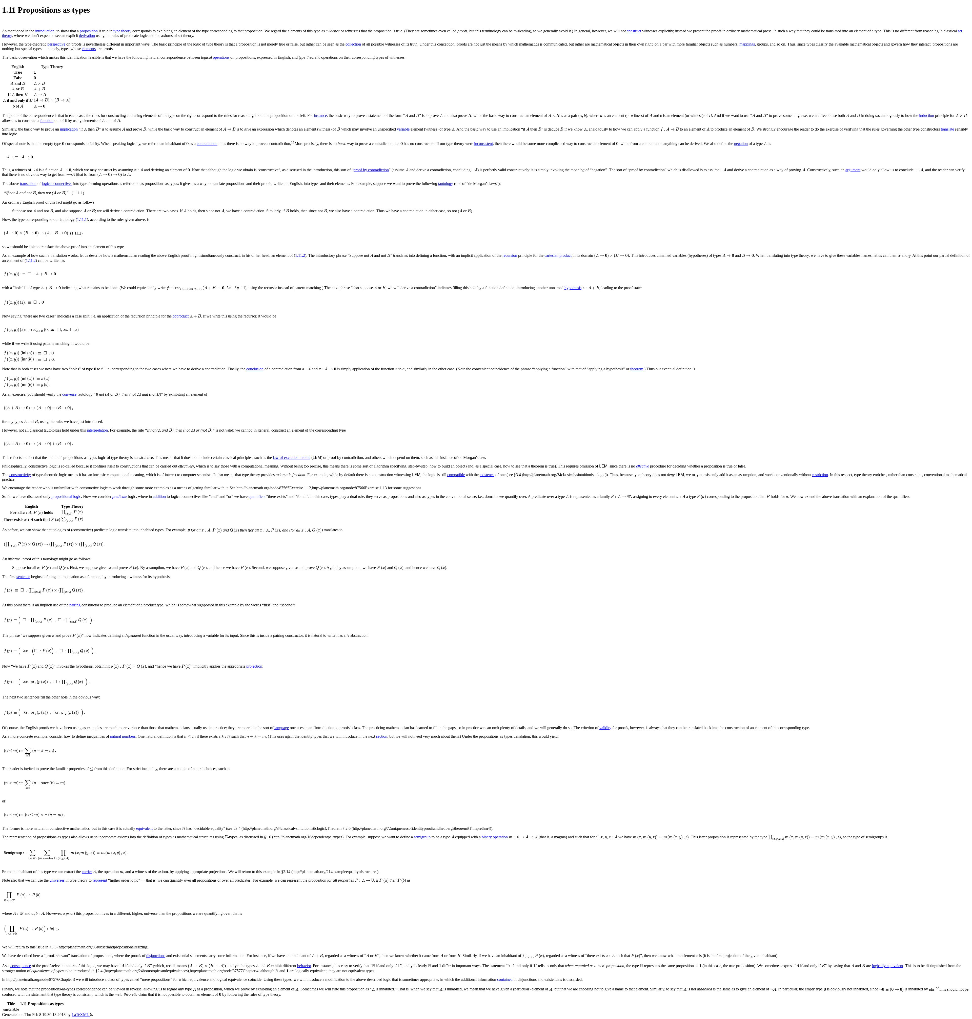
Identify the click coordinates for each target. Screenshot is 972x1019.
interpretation (97, 430)
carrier (87, 871)
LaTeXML (81, 1014)
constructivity (20, 475)
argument (852, 170)
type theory (122, 31)
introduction (44, 31)
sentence (23, 577)
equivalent (144, 828)
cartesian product (558, 255)
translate (947, 129)
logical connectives (57, 183)
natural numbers (123, 736)
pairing (74, 605)
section (381, 736)
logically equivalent (887, 966)
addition (159, 496)
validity (605, 728)
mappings (747, 44)
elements (89, 49)
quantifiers (257, 496)
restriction (820, 475)
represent (100, 880)
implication (69, 129)
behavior (304, 966)
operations (221, 57)
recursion (509, 255)
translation (28, 183)
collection (353, 44)
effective (642, 466)
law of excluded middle (291, 457)
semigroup (422, 837)
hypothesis (572, 288)
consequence (20, 966)
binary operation (495, 837)
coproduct (181, 316)
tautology (445, 183)
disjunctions (155, 955)
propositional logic (66, 496)
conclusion (255, 369)
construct (634, 31)
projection (254, 666)
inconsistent (483, 143)
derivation (87, 35)
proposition (89, 31)
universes (57, 880)
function (46, 120)
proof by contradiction (371, 170)
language (281, 728)
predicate (119, 496)
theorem (636, 369)
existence (487, 475)
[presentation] (35, 72)
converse (69, 394)
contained (505, 979)
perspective (56, 44)
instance (320, 115)
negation (741, 143)
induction (926, 115)
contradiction (207, 143)
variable (403, 129)
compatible (456, 475)
